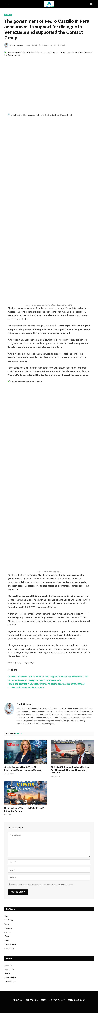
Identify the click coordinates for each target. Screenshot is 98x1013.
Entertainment (10, 944)
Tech (6, 936)
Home (6, 916)
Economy (8, 928)
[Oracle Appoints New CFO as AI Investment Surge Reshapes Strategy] (25, 752)
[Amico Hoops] (49, 4)
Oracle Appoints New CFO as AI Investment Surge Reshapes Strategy (23, 768)
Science (7, 932)
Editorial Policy (10, 982)
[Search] (91, 4)
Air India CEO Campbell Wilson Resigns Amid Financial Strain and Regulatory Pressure (70, 770)
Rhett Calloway (17, 45)
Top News (8, 920)
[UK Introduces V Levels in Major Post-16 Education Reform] (25, 793)
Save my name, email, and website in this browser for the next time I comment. (42, 884)
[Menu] (7, 4)
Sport (6, 940)
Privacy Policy (10, 977)
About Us (8, 965)
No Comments (46, 45)
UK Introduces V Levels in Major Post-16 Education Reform (24, 809)
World (8, 15)
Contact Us (9, 948)
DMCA (7, 973)
